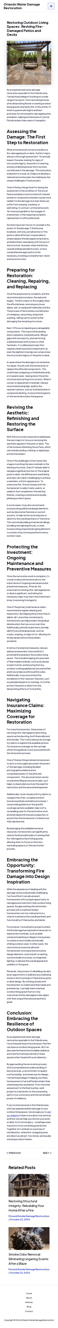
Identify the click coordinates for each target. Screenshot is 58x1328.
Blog (29, 1307)
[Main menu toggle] (51, 6)
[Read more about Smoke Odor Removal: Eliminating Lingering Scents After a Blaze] (29, 1238)
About (29, 1298)
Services (29, 1302)
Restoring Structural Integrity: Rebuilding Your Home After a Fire (26, 1205)
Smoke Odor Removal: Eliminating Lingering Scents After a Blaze (28, 1258)
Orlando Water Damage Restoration (22, 6)
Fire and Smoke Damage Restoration (29, 1216)
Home (29, 1293)
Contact (29, 1311)
